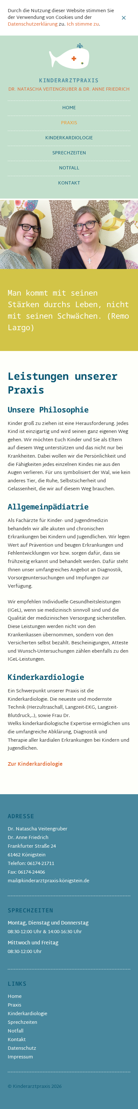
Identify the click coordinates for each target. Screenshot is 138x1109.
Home (69, 108)
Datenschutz (22, 1048)
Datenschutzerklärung (32, 24)
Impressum (20, 1057)
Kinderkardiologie (69, 138)
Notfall (69, 168)
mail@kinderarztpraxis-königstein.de (48, 881)
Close (123, 18)
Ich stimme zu (83, 24)
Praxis (69, 123)
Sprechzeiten (69, 153)
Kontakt (69, 183)
